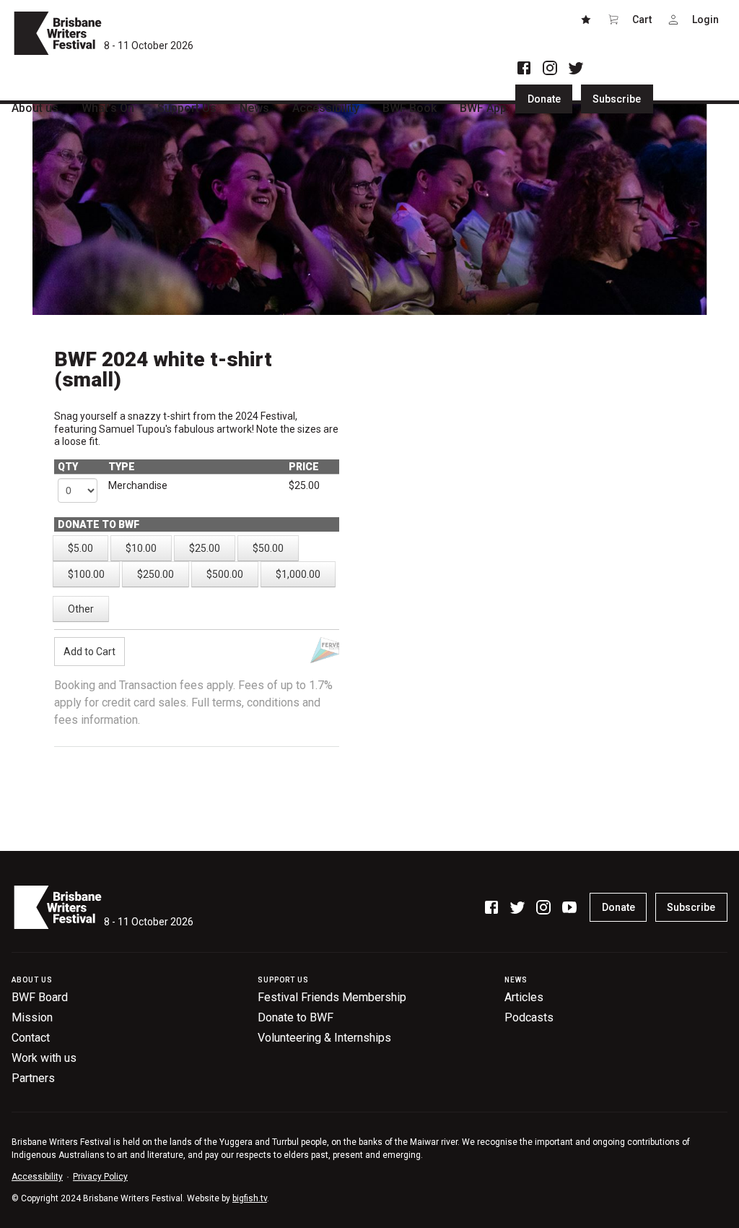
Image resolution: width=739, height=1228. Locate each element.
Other (81, 609)
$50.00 (268, 548)
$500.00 (224, 574)
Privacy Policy (100, 1177)
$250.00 (155, 574)
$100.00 (86, 574)
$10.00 (141, 548)
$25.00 (204, 548)
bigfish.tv (249, 1198)
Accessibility (37, 1177)
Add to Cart (89, 651)
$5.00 (80, 548)
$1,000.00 (298, 574)
